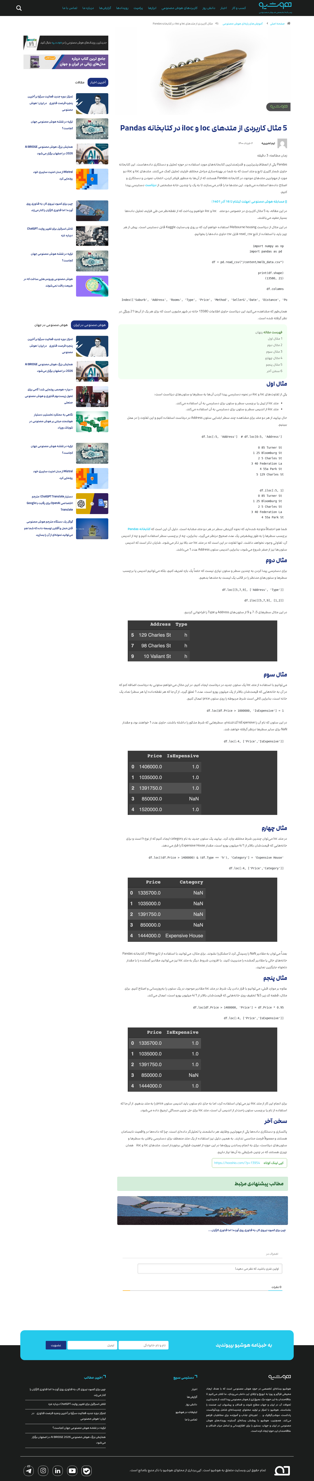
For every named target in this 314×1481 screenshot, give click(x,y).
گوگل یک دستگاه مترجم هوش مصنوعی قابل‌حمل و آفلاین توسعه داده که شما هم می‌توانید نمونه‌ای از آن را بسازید (48, 528)
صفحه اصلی (277, 24)
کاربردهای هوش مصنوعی (179, 8)
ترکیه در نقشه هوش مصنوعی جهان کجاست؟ (79, 1428)
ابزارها (152, 8)
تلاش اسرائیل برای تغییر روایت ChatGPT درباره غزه (77, 1404)
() (249, 201)
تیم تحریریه (268, 143)
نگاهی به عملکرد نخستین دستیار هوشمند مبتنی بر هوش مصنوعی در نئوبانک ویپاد (51, 421)
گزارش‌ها (105, 8)
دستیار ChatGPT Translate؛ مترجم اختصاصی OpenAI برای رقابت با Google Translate (50, 503)
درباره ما (88, 8)
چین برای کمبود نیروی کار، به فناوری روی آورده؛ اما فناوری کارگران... (247, 1230)
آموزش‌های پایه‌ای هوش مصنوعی (243, 24)
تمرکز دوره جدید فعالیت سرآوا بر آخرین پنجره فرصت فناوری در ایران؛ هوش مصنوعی (50, 103)
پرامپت (138, 8)
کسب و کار (239, 8)
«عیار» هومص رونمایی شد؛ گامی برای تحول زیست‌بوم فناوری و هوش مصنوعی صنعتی (49, 396)
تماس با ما (69, 8)
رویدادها (122, 8)
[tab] (98, 82)
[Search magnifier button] (18, 8)
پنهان (259, 332)
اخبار (223, 8)
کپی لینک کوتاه (273, 1163)
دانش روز (208, 8)
